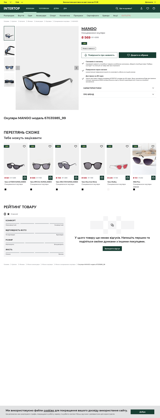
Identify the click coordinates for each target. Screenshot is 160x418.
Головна (6, 21)
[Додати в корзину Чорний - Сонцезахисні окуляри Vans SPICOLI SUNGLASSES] (50, 178)
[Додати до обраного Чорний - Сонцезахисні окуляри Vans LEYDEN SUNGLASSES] (24, 146)
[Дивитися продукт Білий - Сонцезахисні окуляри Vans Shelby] (119, 159)
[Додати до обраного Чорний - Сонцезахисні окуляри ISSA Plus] (153, 146)
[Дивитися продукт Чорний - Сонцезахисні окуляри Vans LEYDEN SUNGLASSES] (16, 159)
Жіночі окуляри (47, 264)
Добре (142, 412)
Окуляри (49, 21)
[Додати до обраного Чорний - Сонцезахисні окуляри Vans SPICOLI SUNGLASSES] (50, 146)
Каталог (22, 21)
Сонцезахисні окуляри (62, 21)
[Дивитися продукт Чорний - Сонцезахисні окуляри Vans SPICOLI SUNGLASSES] (41, 159)
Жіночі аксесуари (33, 264)
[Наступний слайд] (76, 68)
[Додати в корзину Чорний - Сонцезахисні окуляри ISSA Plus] (153, 178)
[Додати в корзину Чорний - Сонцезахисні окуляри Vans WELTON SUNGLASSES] (76, 178)
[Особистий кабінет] (141, 8)
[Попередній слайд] (18, 68)
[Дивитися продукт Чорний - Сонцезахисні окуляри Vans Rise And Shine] (93, 159)
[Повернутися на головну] (12, 8)
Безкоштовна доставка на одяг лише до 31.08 (80, 2)
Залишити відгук (112, 249)
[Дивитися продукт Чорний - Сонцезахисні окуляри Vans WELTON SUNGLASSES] (67, 159)
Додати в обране (139, 55)
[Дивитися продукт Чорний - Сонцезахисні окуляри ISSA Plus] (144, 159)
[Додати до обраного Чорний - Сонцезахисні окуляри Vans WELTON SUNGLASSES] (75, 146)
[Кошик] (153, 8)
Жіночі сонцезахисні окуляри (65, 264)
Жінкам (30, 21)
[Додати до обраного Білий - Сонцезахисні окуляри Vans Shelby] (127, 146)
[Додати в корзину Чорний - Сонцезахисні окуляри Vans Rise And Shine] (102, 178)
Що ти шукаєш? (125, 8)
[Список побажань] (147, 8)
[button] (18, 68)
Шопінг (14, 21)
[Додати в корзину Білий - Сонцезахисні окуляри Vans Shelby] (128, 178)
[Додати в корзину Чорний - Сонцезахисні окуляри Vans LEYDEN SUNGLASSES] (25, 178)
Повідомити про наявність (101, 55)
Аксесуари (39, 21)
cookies (49, 410)
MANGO (75, 21)
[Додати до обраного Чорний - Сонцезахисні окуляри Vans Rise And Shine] (101, 146)
